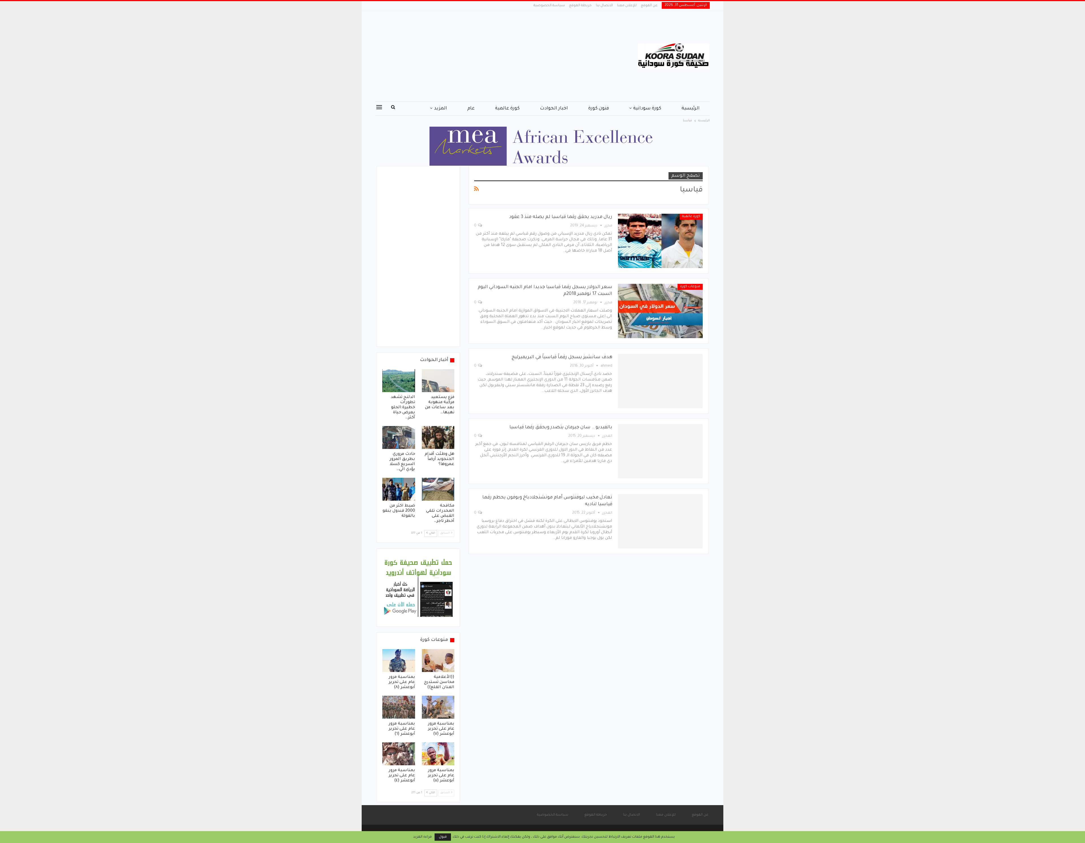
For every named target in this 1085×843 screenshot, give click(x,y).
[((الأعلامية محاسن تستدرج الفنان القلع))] (438, 660)
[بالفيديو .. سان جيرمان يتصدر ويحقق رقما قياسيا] (660, 451)
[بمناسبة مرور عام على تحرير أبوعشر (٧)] (438, 707)
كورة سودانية (647, 108)
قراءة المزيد (422, 837)
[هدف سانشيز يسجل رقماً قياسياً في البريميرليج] (660, 381)
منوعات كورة (690, 287)
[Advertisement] (486, 56)
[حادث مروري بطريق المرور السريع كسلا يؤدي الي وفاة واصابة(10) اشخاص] (398, 437)
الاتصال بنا (604, 6)
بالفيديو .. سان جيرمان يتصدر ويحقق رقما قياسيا (560, 427)
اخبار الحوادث (554, 108)
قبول (443, 837)
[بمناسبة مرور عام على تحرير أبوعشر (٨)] (398, 660)
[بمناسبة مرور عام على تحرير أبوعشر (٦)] (398, 707)
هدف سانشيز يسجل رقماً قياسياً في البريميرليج (562, 357)
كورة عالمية (507, 108)
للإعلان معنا (627, 6)
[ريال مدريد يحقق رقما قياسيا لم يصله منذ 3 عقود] (660, 241)
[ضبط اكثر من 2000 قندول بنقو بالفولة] (398, 489)
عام (471, 108)
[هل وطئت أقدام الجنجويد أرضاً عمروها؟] (438, 437)
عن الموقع (649, 6)
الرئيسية (691, 108)
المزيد (440, 108)
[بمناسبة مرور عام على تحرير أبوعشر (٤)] (398, 753)
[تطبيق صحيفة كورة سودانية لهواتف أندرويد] (418, 588)
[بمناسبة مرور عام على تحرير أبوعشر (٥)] (438, 753)
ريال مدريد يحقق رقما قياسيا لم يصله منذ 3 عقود (560, 217)
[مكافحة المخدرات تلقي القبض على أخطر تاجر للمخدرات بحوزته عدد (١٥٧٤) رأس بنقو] (438, 489)
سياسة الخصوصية (549, 6)
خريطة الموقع (580, 6)
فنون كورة (598, 108)
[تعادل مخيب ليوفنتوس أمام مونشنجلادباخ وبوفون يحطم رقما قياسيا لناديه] (660, 521)
